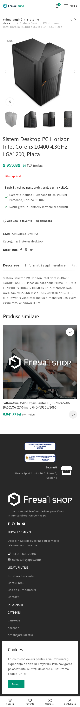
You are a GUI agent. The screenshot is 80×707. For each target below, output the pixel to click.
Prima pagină (12, 19)
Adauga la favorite (19, 220)
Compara (46, 220)
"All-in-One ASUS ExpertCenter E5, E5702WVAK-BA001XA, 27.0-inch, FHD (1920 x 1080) (36, 405)
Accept (16, 684)
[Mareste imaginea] (10, 102)
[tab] (11, 265)
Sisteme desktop (31, 241)
